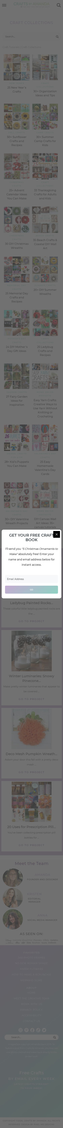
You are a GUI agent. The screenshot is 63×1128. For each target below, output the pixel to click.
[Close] (56, 534)
